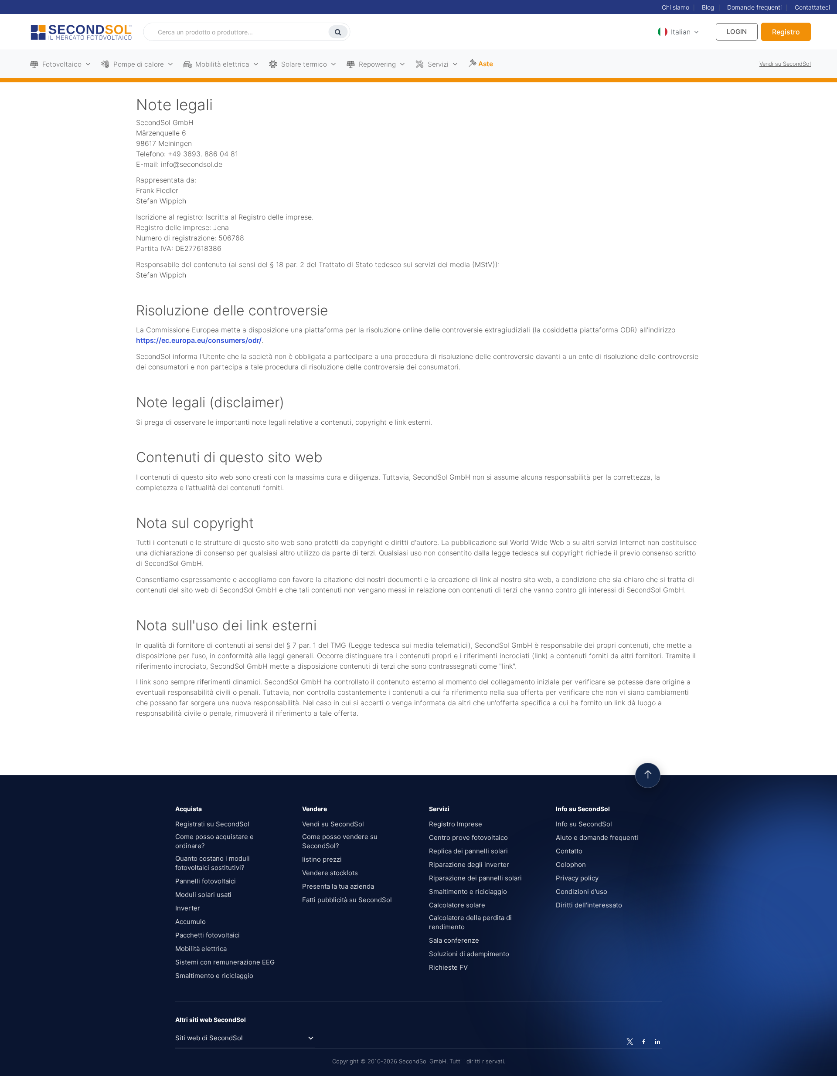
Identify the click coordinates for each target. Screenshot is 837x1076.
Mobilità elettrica (201, 948)
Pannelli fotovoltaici (205, 881)
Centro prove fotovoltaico (468, 837)
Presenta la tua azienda (338, 886)
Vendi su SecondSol (785, 64)
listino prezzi (322, 859)
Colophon (571, 864)
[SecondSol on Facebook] (643, 1041)
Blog (708, 7)
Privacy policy (577, 878)
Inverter (187, 908)
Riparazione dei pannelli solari (475, 878)
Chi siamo (675, 7)
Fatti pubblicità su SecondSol (347, 900)
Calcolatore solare (457, 905)
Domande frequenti (754, 7)
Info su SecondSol (584, 824)
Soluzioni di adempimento (469, 954)
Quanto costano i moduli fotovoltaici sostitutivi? (212, 863)
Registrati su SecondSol (212, 824)
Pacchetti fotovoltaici (207, 935)
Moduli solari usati (203, 894)
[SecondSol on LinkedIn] (657, 1041)
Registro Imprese (455, 824)
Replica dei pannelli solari (468, 851)
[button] (677, 32)
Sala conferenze (454, 940)
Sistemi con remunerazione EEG (225, 962)
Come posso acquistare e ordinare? (214, 841)
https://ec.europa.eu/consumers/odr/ (199, 340)
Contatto (569, 851)
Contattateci (812, 7)
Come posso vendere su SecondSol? (340, 841)
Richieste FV (448, 967)
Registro (786, 31)
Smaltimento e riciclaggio (214, 975)
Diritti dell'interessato (589, 905)
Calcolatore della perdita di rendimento (470, 922)
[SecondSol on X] (630, 1041)
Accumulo (190, 921)
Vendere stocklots (330, 873)
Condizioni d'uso (581, 891)
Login (737, 31)
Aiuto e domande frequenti (597, 837)
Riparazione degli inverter (469, 864)
